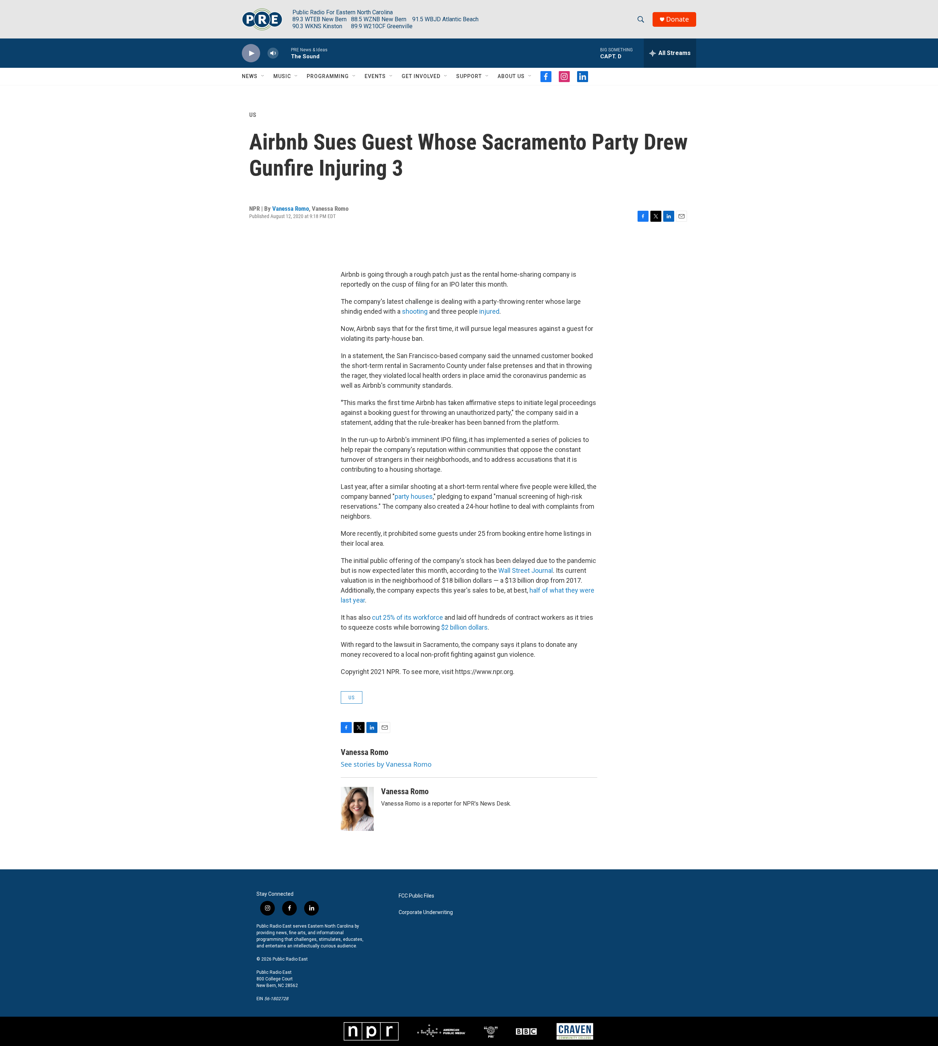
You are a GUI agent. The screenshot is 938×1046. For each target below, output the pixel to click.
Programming (328, 76)
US (252, 114)
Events (375, 76)
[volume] (273, 53)
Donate (677, 19)
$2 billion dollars (464, 627)
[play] (251, 53)
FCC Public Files (416, 896)
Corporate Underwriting (426, 912)
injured (489, 311)
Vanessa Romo (290, 208)
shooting (415, 311)
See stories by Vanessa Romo (386, 764)
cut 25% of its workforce (407, 617)
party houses (414, 496)
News (250, 76)
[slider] (285, 53)
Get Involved (421, 76)
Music (282, 76)
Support (469, 76)
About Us (511, 76)
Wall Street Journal (525, 570)
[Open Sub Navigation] (263, 76)
